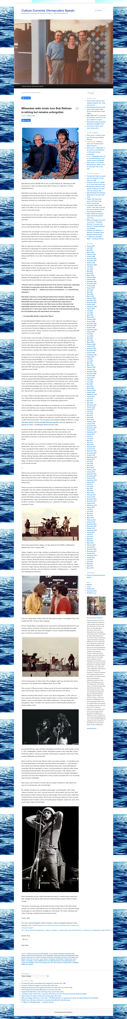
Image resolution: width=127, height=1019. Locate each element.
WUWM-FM (75, 962)
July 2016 (90, 461)
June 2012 (90, 562)
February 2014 (91, 520)
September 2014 (92, 505)
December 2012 (91, 549)
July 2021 (90, 359)
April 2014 (90, 516)
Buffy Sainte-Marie (59, 955)
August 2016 (90, 459)
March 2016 (90, 467)
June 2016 (90, 463)
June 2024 (90, 290)
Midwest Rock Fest (44, 961)
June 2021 (90, 361)
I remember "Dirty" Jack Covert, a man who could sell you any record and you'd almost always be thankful (54, 994)
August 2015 (90, 482)
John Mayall (51, 959)
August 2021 (90, 357)
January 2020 (91, 392)
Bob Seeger (39, 955)
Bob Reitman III (31, 955)
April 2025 (90, 273)
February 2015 (91, 495)
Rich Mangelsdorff (67, 961)
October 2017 (91, 430)
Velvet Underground (44, 962)
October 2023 (91, 304)
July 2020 (90, 380)
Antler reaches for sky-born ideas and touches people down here (95, 216)
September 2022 (92, 329)
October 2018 (91, 407)
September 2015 (92, 480)
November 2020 (91, 373)
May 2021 (90, 363)
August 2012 (90, 557)
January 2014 (91, 522)
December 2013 (91, 524)
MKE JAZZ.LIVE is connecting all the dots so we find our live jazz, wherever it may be (96, 117)
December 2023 (91, 300)
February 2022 (91, 344)
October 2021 (91, 353)
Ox (61, 961)
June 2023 (90, 313)
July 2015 (90, 484)
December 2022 (91, 323)
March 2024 (90, 296)
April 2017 (90, 442)
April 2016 (90, 465)
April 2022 (90, 340)
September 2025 (92, 265)
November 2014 (91, 501)
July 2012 (90, 559)
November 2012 (91, 551)
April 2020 (90, 386)
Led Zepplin (29, 961)
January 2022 (91, 346)
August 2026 (90, 246)
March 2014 (90, 518)
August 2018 (90, 409)
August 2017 (90, 434)
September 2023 (92, 307)
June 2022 (90, 336)
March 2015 (90, 493)
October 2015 (91, 478)
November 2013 (91, 526)
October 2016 (91, 455)
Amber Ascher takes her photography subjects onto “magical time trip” (96, 103)
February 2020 (91, 390)
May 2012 (90, 564)
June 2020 (90, 382)
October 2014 (91, 503)
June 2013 (90, 537)
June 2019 (90, 398)
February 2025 (91, 277)
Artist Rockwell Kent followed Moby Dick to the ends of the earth (96, 195)
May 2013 (90, 539)
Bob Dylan (69, 953)
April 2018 (90, 417)
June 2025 (90, 269)
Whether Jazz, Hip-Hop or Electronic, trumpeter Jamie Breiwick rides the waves (95, 232)
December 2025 (91, 258)
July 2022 (90, 334)
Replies (30, 964)
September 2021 (92, 355)
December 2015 (91, 474)
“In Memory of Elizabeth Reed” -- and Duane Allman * (37, 1002)
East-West (64, 957)
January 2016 (91, 472)
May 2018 (90, 415)
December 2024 (91, 281)
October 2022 (91, 327)
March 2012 (90, 568)
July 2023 (90, 311)
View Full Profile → (92, 728)
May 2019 (90, 401)
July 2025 (90, 267)
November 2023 (91, 302)
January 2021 (91, 369)
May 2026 (90, 250)
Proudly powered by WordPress (63, 1012)
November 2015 (91, 476)
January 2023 (91, 321)
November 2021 (91, 350)
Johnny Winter (60, 959)
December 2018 (91, 405)
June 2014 (90, 511)
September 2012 (92, 555)
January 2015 (91, 497)
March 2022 (90, 342)
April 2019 (90, 403)
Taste (36, 962)
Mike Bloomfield (55, 961)
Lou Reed (36, 961)
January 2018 (91, 424)
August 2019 (90, 396)
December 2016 (91, 451)
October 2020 (91, 376)
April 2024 (90, 294)
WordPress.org (91, 593)
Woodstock (59, 962)
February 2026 (91, 254)
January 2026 (91, 256)
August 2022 (90, 332)
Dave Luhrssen (37, 957)
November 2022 (91, 325)
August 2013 (90, 532)
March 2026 (90, 252)
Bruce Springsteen (48, 955)
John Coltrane (44, 959)
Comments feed (92, 591)
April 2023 (90, 315)
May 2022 (90, 338)
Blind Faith (62, 953)
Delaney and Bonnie (47, 957)
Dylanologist (57, 957)
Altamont (56, 953)
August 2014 (90, 507)
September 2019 (92, 394)
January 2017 (91, 449)
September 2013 (92, 530)
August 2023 (90, 309)
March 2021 (90, 365)
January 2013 (91, 547)
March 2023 (90, 317)
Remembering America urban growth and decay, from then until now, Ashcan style (96, 189)
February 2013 (91, 545)
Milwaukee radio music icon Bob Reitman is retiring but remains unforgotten (96, 158)
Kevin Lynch (90, 135)
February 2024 (91, 298)
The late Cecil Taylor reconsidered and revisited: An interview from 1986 (96, 178)
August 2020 (90, 378)
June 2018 (90, 413)
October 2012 (91, 553)
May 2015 (90, 488)
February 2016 (91, 470)
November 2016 (91, 453)
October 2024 (91, 286)
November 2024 (91, 283)
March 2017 (90, 444)
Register (89, 584)
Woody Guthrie (67, 962)
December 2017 (91, 426)
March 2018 (90, 419)
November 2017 (91, 428)
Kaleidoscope (68, 959)
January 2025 (91, 279)
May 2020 (90, 384)
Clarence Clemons (26, 957)
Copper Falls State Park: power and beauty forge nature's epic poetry (94, 201)
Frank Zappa (71, 957)
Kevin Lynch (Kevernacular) (95, 618)
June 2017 (90, 438)
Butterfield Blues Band (71, 955)
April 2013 (90, 541)
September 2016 (92, 457)
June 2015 (90, 486)
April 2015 (90, 490)
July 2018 (90, 411)
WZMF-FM (24, 964)
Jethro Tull (29, 959)
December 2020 (91, 371)
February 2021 (91, 367)
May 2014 (90, 513)
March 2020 (90, 388)
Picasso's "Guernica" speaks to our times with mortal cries (39, 985)
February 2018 (91, 422)
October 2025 (91, 263)
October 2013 (91, 528)
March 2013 (90, 543)
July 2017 (90, 436)
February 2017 (91, 447)
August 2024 (90, 288)
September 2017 (92, 432)
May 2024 (90, 292)
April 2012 (90, 566)
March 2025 (90, 275)
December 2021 (91, 348)
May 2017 (90, 440)
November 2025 (91, 261)
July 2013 (90, 534)
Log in (89, 587)
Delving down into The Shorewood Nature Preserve (96, 137)
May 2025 (90, 271)
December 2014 (91, 499)
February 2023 (91, 319)
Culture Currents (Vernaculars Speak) (48, 10)
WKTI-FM (53, 962)
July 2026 (90, 248)
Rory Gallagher (30, 962)
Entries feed (90, 589)
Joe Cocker (36, 959)
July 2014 (90, 509)
